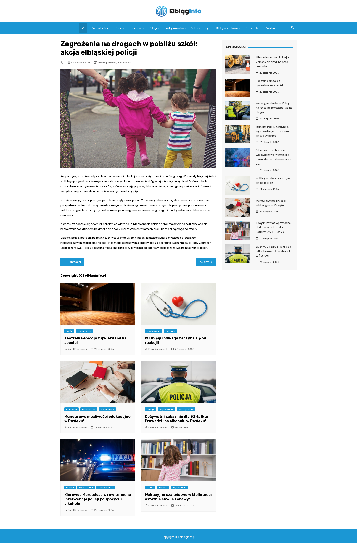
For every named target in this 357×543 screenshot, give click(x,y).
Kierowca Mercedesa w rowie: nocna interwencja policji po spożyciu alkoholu (97, 499)
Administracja (200, 28)
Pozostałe (252, 28)
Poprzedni (74, 262)
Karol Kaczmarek (77, 349)
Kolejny (204, 262)
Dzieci (150, 487)
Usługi (153, 28)
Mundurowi (88, 409)
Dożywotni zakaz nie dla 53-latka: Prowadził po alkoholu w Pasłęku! (176, 418)
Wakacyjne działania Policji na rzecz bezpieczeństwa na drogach (274, 108)
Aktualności (100, 28)
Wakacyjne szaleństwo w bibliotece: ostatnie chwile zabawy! (178, 496)
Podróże (120, 28)
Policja (150, 409)
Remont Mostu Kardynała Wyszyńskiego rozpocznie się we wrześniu (272, 131)
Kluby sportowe (227, 28)
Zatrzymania (186, 409)
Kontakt (271, 28)
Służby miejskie (174, 28)
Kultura (163, 487)
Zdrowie (136, 28)
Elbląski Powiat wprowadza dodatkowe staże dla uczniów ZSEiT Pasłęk (273, 227)
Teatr (69, 331)
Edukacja (71, 409)
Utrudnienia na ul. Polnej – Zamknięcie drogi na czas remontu (272, 62)
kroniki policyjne (107, 62)
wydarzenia (124, 62)
